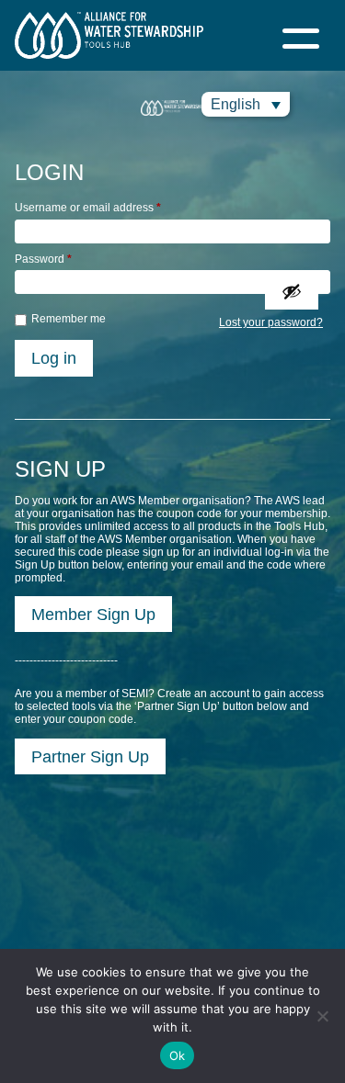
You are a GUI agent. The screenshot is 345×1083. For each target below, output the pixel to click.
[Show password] (291, 291)
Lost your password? (271, 322)
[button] (245, 104)
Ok (177, 1055)
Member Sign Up (93, 614)
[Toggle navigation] (300, 35)
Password (43, 259)
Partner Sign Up (90, 756)
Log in (53, 357)
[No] (322, 1016)
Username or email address (88, 207)
